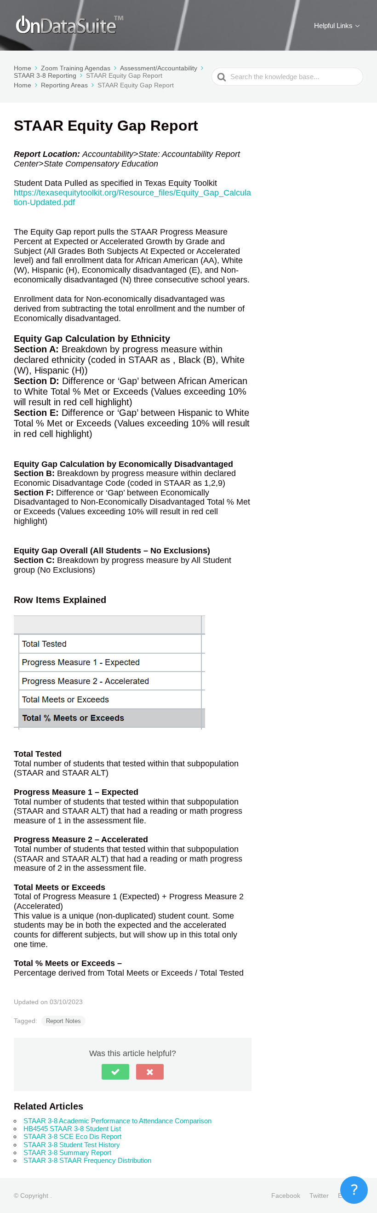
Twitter (319, 1195)
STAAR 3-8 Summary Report (67, 1152)
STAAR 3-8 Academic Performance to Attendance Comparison (117, 1121)
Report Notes (63, 1021)
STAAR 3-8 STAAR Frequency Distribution (87, 1160)
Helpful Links (333, 25)
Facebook (285, 1195)
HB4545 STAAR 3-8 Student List (72, 1129)
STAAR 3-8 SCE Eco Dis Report (72, 1136)
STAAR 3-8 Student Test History (71, 1145)
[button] (115, 1072)
